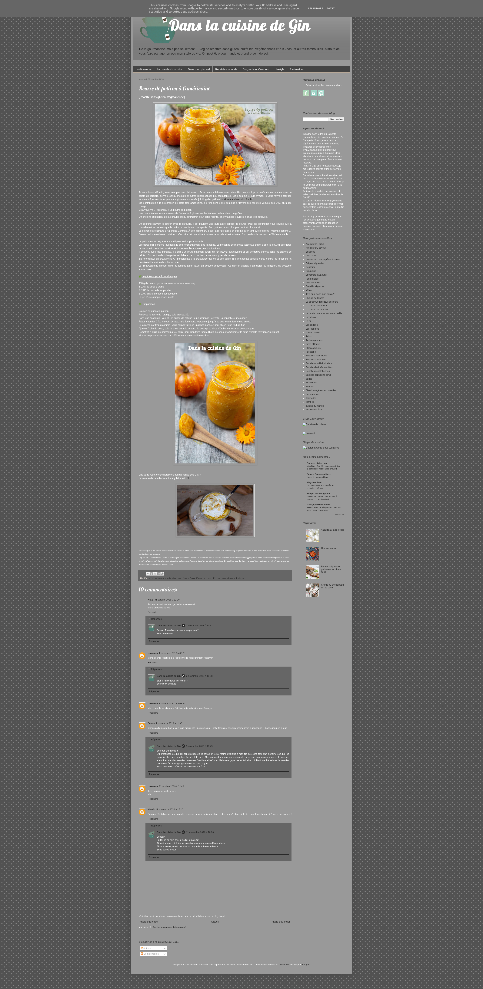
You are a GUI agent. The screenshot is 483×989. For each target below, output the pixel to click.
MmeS (151, 809)
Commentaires (151, 954)
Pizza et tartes (313, 344)
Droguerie (311, 271)
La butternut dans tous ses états (322, 302)
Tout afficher (339, 514)
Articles (147, 948)
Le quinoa (311, 317)
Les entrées (312, 325)
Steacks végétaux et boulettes (321, 390)
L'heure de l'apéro (315, 298)
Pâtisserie (311, 352)
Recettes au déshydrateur (319, 363)
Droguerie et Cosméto (256, 69)
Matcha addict (313, 332)
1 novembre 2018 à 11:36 (169, 723)
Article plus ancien (281, 921)
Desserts (310, 267)
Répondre (153, 612)
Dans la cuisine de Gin (169, 625)
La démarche (144, 69)
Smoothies (311, 382)
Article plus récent (149, 921)
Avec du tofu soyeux (316, 248)
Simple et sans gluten (318, 493)
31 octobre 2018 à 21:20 (167, 599)
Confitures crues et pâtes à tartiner (323, 259)
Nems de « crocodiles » (317, 477)
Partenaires (297, 69)
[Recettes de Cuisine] (314, 424)
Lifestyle (279, 69)
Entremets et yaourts (316, 275)
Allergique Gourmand (318, 504)
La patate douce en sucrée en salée (324, 313)
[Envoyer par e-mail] (148, 574)
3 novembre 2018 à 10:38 (199, 676)
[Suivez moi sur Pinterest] (321, 95)
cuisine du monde (173, 578)
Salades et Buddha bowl (318, 375)
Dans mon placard (199, 69)
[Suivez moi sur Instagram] (314, 95)
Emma (151, 723)
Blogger (305, 964)
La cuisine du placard (317, 309)
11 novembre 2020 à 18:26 (200, 832)
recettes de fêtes (314, 409)
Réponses (156, 619)
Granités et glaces (315, 286)
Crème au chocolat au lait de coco (332, 586)
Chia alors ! (311, 255)
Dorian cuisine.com (317, 463)
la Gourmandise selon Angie (237, 199)
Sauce (309, 379)
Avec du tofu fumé (315, 244)
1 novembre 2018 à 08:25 (172, 653)
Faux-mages (312, 279)
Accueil (215, 921)
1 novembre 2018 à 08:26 (172, 703)
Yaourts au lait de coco (332, 530)
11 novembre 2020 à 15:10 (169, 809)
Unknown (153, 653)
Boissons (310, 252)
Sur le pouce (312, 394)
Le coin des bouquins (169, 69)
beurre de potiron (156, 578)
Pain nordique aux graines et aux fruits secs (331, 569)
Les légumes (312, 329)
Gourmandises (313, 282)
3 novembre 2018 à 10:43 (199, 746)
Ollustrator (284, 964)
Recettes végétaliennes (224, 578)
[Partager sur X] (155, 574)
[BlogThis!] (151, 574)
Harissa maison (329, 548)
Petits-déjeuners (197, 578)
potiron (209, 578)
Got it (331, 8)
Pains (308, 336)
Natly (150, 599)
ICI (187, 478)
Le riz (308, 321)
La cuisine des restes (316, 305)
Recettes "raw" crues (316, 355)
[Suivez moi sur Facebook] (306, 95)
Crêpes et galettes (315, 263)
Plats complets (313, 348)
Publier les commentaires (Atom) (169, 927)
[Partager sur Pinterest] (162, 574)
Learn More (315, 8)
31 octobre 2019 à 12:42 (171, 786)
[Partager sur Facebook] (159, 574)
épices (186, 578)
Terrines (310, 402)
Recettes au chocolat (316, 359)
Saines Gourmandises (319, 474)
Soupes (310, 386)
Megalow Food (314, 482)
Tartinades (240, 578)
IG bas (309, 290)
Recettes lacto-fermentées (319, 367)
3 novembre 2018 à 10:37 (199, 625)
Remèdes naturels (226, 69)
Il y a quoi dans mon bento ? (320, 294)
